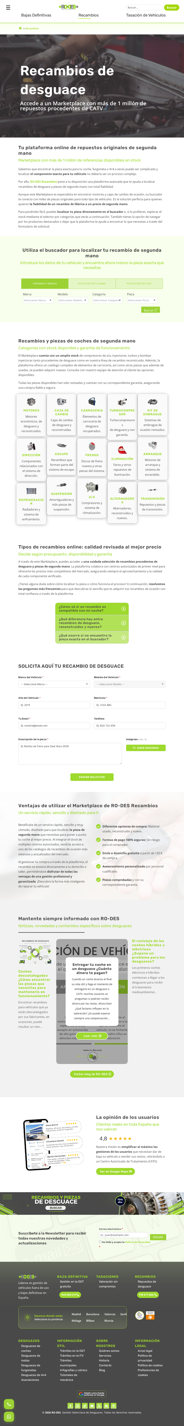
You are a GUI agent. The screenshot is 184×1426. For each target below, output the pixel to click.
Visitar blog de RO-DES (90, 1074)
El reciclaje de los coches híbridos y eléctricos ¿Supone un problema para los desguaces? (148, 951)
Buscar (172, 8)
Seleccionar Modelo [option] (70, 300)
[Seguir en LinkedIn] (106, 1406)
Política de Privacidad (137, 1242)
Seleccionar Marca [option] (35, 300)
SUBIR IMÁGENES (148, 747)
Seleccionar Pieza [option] (138, 300)
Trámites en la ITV (72, 1355)
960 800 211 (68, 1294)
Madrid (76, 1314)
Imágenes (136, 739)
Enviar (158, 1237)
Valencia (109, 1314)
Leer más (91, 1036)
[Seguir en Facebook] (70, 1406)
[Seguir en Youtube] (92, 1406)
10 (105, 1056)
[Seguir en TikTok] (85, 1406)
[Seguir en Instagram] (77, 1406)
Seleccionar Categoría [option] (106, 300)
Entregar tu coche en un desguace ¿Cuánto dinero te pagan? (92, 969)
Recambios (89, 15)
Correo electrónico (111, 1229)
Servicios (105, 1355)
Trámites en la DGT (72, 1350)
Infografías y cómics (73, 1370)
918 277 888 (146, 1294)
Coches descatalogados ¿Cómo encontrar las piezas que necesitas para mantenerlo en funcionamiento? (34, 983)
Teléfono (99, 718)
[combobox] (38, 300)
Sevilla (124, 1314)
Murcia (108, 1320)
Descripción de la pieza (33, 739)
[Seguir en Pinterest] (113, 1406)
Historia (104, 1360)
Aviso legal (145, 1350)
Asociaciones (30, 1380)
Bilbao (90, 1320)
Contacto (105, 1365)
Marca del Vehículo (30, 677)
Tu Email (24, 718)
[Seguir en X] (99, 1406)
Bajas (36, 15)
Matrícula (100, 697)
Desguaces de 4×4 (33, 1375)
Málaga (76, 1320)
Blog (102, 1370)
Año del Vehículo (29, 697)
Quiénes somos (109, 1350)
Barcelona (92, 1314)
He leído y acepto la (124, 1244)
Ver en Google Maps (114, 1171)
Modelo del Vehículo (107, 677)
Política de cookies (150, 1365)
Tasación (146, 15)
